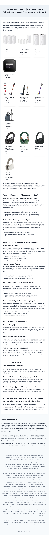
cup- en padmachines (10, 464)
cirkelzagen (30, 462)
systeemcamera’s (20, 515)
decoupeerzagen (27, 464)
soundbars (17, 511)
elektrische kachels (17, 468)
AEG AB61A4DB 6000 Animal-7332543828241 (9, 125)
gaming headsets (13, 473)
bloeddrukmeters (12, 459)
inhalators (40, 482)
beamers (34, 457)
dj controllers (17, 466)
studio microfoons (7, 515)
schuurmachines (19, 506)
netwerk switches (16, 497)
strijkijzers (34, 513)
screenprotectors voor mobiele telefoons (33, 506)
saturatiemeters (33, 504)
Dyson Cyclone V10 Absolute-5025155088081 (9, 99)
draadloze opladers (35, 466)
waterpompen (21, 524)
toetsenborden (7, 520)
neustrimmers (25, 497)
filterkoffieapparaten (28, 471)
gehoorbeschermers (41, 473)
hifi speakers (39, 477)
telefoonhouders (42, 515)
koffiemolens (32, 486)
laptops (28, 489)
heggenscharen (31, 477)
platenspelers (35, 500)
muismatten (32, 495)
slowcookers (25, 509)
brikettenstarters (32, 459)
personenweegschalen (25, 500)
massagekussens (41, 491)
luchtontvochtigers (31, 491)
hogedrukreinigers (10, 482)
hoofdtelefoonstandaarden (30, 482)
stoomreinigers (26, 513)
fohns (43, 471)
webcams (27, 524)
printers (17, 502)
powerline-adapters (9, 502)
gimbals (8, 475)
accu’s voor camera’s (18, 455)
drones (43, 466)
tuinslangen (21, 520)
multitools (8, 497)
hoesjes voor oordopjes (36, 480)
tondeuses (15, 520)
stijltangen (13, 513)
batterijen (29, 457)
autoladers (34, 455)
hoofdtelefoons (19, 482)
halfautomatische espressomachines (34, 475)
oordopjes (40, 497)
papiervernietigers (7, 500)
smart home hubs (33, 509)
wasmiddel (6, 524)
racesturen (23, 502)
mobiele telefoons (34, 493)
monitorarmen (43, 493)
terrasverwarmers (18, 518)
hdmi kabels (23, 477)
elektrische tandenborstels (29, 468)
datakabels (19, 464)
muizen (37, 495)
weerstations (34, 524)
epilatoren (39, 468)
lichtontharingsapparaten (10, 491)
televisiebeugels (9, 518)
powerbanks (43, 500)
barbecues (22, 457)
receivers (33, 502)
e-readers (9, 468)
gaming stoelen (22, 473)
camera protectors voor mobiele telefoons (16, 462)
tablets (26, 515)
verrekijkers (6, 522)
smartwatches (42, 509)
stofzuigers (19, 513)
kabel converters (39, 484)
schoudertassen (10, 506)
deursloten (41, 464)
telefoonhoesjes (33, 515)
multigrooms (43, 495)
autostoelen (40, 455)
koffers (25, 486)
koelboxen (13, 486)
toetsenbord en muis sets (38, 518)
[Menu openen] (46, 2)
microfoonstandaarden (23, 493)
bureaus (39, 459)
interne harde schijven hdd (21, 484)
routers (26, 504)
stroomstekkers (41, 513)
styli (13, 515)
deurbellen (35, 464)
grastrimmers (21, 475)
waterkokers (13, 524)
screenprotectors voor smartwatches (12, 509)
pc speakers (16, 500)
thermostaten (27, 518)
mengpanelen (13, 493)
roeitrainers (13, 504)
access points (9, 455)
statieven (36, 511)
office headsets (33, 497)
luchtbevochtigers (21, 491)
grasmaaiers (14, 475)
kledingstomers (6, 486)
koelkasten (20, 486)
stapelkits (30, 511)
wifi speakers (42, 524)
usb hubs (28, 520)
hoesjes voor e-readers (24, 480)
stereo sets (6, 513)
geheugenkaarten (31, 473)
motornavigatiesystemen (14, 495)
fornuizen (5, 473)
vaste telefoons (41, 520)
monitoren (5, 495)
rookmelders (20, 504)
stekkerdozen (43, 511)
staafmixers (24, 511)
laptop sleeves (22, 489)
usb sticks (33, 520)
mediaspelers (5, 493)
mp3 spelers (25, 495)
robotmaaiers (6, 504)
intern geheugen (9, 484)
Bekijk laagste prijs (8, 55)
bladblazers (41, 457)
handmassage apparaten (13, 477)
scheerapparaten (42, 504)
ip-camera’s (31, 484)
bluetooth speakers (22, 459)
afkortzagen (27, 455)
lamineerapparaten (12, 489)
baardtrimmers (9, 457)
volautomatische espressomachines (19, 522)
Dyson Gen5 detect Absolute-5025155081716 (39, 99)
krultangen (43, 486)
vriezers (31, 522)
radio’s (28, 502)
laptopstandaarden (36, 489)
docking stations (26, 466)
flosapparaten (37, 471)
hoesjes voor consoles (12, 480)
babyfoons (16, 457)
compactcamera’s (38, 462)
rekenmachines (40, 502)
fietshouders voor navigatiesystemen (13, 471)
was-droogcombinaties (39, 522)
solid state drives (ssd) (8, 511)
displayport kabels (8, 466)
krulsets (38, 486)
